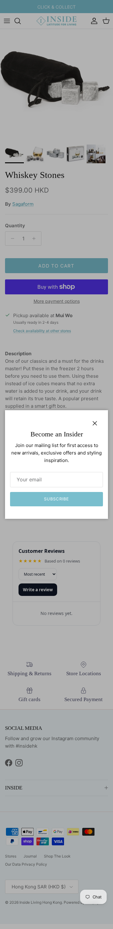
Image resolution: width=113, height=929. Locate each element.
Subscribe (56, 498)
